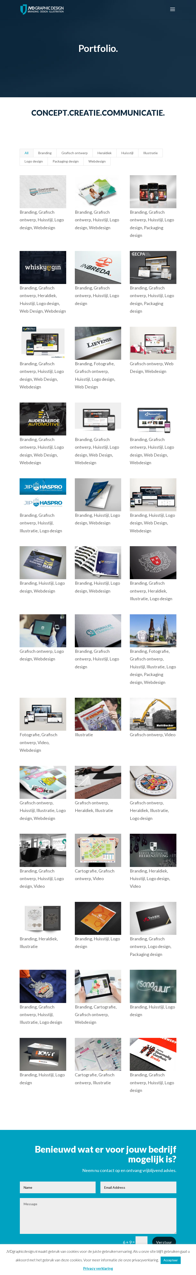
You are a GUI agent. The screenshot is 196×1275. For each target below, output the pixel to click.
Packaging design (66, 161)
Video (43, 742)
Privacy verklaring (98, 1268)
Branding (45, 153)
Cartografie (86, 870)
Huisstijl (127, 153)
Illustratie (150, 153)
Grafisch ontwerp (74, 153)
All (26, 153)
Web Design (31, 311)
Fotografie (104, 363)
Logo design (34, 161)
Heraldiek (105, 153)
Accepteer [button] (170, 1260)
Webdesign (97, 161)
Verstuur (164, 1242)
